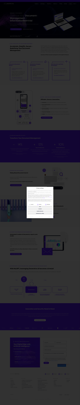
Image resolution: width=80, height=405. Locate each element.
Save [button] (40, 206)
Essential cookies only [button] (40, 211)
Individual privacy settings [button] (40, 213)
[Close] (52, 188)
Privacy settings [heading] (40, 188)
